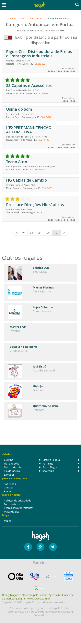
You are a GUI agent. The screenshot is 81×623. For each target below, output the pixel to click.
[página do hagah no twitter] (53, 547)
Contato (9, 487)
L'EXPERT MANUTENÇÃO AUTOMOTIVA (29, 130)
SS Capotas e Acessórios (29, 85)
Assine (7, 491)
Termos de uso (12, 504)
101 (56, 232)
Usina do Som (19, 109)
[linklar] (51, 576)
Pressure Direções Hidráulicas (35, 204)
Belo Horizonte (12, 467)
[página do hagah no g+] (40, 547)
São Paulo (48, 471)
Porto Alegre (49, 467)
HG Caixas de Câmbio (26, 180)
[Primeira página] (17, 233)
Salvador (9, 474)
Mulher (8, 521)
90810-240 (46, 117)
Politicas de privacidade (17, 500)
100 (47, 232)
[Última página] (64, 233)
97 (23, 232)
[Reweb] (40, 588)
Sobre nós (10, 484)
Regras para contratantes (18, 508)
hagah (39, 4)
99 (39, 232)
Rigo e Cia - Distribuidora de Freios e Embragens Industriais (39, 53)
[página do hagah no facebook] (28, 547)
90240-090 (44, 93)
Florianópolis (11, 463)
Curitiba (8, 460)
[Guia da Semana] (34, 576)
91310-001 (47, 188)
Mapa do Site (11, 511)
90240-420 (44, 139)
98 (31, 232)
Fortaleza (47, 463)
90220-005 (40, 63)
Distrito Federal (51, 460)
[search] (77, 4)
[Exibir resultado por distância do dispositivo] (8, 38)
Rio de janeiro (12, 471)
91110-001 (46, 212)
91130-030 (40, 169)
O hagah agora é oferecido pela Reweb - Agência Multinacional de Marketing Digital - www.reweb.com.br (38, 596)
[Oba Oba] (15, 576)
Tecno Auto (16, 161)
